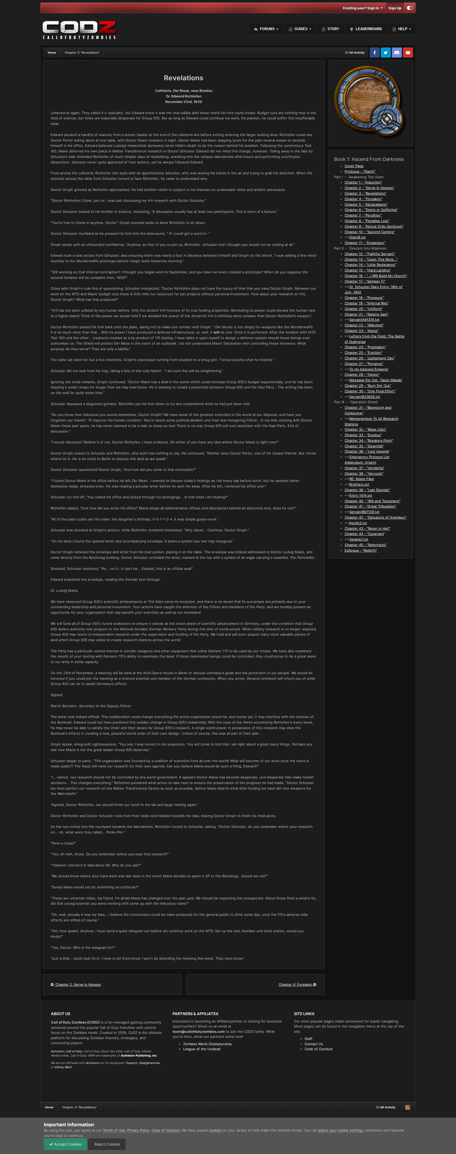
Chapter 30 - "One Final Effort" (370, 391)
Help (402, 29)
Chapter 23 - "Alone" (362, 331)
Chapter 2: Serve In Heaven (77, 984)
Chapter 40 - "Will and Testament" (373, 501)
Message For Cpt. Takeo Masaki (375, 380)
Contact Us (314, 1044)
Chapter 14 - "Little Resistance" (370, 264)
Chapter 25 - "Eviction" (363, 352)
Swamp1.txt (358, 539)
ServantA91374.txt (364, 319)
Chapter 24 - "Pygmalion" (365, 347)
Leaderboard (368, 29)
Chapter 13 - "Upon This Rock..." (371, 259)
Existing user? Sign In (362, 8)
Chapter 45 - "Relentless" (366, 545)
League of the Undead (201, 1049)
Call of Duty (74, 1051)
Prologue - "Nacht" (360, 171)
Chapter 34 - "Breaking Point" (369, 440)
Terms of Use (114, 1130)
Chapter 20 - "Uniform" (364, 309)
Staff (308, 1038)
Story (332, 29)
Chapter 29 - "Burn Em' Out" (368, 385)
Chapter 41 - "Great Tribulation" (370, 506)
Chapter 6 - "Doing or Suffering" (371, 210)
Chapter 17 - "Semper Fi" (365, 281)
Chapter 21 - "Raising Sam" (366, 314)
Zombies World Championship (207, 1044)
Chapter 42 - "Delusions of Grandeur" (376, 517)
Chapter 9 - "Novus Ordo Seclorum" (374, 226)
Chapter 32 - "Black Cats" (365, 429)
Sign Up (394, 8)
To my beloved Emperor (368, 369)
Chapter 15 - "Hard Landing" (368, 270)
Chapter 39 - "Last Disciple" (367, 490)
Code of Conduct (319, 1049)
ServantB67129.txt (364, 512)
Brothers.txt (359, 484)
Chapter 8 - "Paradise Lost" (367, 221)
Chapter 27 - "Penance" (364, 364)
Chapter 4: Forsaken (296, 984)
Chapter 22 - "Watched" (364, 325)
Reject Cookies (106, 1144)
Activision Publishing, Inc (138, 1055)
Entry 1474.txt (360, 495)
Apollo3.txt (358, 523)
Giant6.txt (357, 237)
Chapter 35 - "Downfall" (364, 446)
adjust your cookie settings (340, 1130)
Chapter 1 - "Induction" (363, 182)
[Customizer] (410, 8)
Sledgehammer (149, 1063)
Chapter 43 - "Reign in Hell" (367, 528)
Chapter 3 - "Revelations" (365, 193)
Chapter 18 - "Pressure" (364, 297)
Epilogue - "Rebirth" (361, 550)
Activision (57, 1051)
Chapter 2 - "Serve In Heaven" (370, 188)
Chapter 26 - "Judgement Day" (370, 358)
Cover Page (354, 166)
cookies (215, 1130)
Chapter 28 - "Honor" (362, 374)
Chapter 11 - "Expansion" (365, 243)
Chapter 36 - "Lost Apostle (367, 451)
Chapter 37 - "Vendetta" (364, 468)
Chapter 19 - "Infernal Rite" (367, 303)
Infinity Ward (63, 1067)
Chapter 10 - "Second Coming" (370, 232)
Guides (301, 29)
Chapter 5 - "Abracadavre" (366, 204)
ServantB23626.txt (364, 397)
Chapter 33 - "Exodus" (363, 435)
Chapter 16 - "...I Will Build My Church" (376, 276)
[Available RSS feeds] (407, 1107)
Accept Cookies (67, 1144)
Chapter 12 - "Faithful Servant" (370, 254)
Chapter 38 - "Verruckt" (364, 473)
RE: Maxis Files (361, 479)
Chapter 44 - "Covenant (364, 534)
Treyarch (131, 1063)
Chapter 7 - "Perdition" (363, 215)
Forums (267, 29)
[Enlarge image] (370, 103)
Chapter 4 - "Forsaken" (363, 199)
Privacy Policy (138, 1130)
